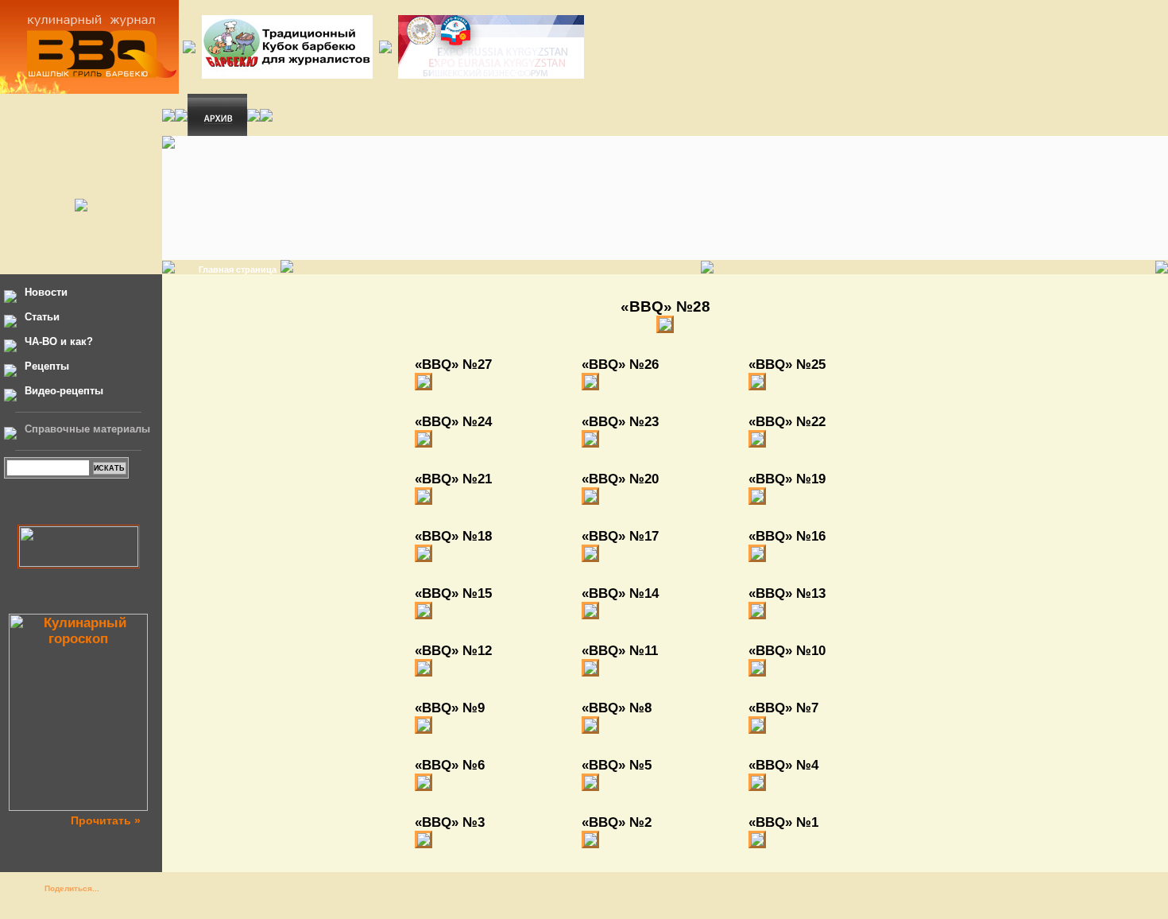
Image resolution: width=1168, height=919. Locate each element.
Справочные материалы (87, 429)
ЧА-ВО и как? (59, 341)
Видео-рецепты (64, 391)
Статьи (42, 317)
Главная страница (238, 269)
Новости (46, 292)
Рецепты (47, 366)
